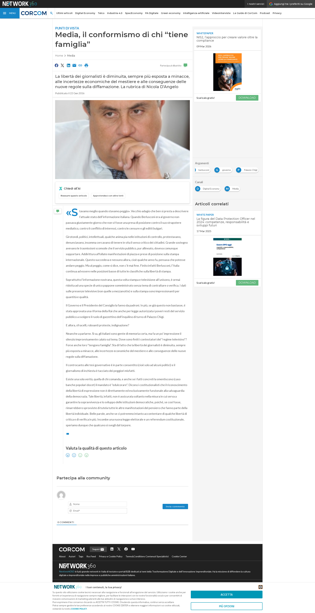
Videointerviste (221, 13)
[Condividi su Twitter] (62, 65)
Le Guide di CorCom (245, 13)
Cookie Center (179, 556)
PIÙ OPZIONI (226, 606)
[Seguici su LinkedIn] (112, 549)
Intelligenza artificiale (196, 13)
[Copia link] (80, 65)
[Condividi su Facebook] (56, 65)
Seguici (96, 549)
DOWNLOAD (247, 97)
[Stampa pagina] (86, 65)
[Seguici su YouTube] (133, 549)
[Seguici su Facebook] (126, 549)
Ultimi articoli (64, 13)
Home (59, 55)
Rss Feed (91, 556)
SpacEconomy (134, 13)
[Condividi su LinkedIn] (68, 65)
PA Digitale (151, 13)
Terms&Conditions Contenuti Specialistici (147, 556)
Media (71, 55)
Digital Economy (85, 13)
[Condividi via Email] (74, 65)
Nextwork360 (66, 571)
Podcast (265, 13)
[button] (10, 13)
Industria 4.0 (114, 13)
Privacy (277, 13)
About (62, 556)
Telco (101, 13)
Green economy (170, 13)
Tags (80, 556)
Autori (72, 556)
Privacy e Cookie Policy (110, 556)
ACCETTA (227, 594)
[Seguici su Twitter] (119, 549)
